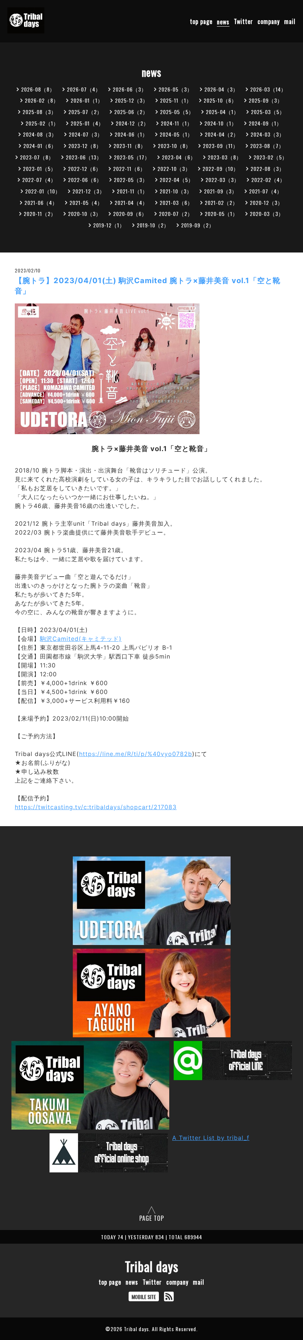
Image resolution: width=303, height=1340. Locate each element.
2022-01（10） (43, 191)
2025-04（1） (222, 112)
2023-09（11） (220, 146)
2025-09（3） (266, 100)
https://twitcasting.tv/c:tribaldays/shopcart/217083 (96, 807)
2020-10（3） (84, 213)
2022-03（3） (222, 179)
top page (201, 21)
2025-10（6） (220, 100)
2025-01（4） (87, 123)
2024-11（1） (177, 123)
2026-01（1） (87, 100)
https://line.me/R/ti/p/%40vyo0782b (135, 753)
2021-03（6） (176, 202)
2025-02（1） (42, 123)
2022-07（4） (39, 179)
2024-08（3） (40, 134)
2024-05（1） (176, 134)
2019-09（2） (197, 225)
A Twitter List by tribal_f (210, 1137)
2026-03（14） (268, 89)
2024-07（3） (86, 134)
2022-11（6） (129, 168)
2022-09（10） (220, 168)
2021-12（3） (88, 191)
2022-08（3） (268, 168)
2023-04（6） (179, 157)
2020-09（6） (130, 213)
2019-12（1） (109, 225)
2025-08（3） (40, 112)
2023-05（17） (132, 157)
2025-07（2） (85, 112)
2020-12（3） (266, 202)
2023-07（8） (37, 157)
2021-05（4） (86, 202)
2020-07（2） (176, 213)
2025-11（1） (176, 100)
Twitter (243, 21)
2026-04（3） (221, 89)
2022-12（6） (84, 168)
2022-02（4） (268, 179)
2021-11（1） (132, 191)
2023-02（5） (270, 157)
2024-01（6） (40, 146)
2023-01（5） (39, 168)
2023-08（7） (267, 146)
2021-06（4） (41, 202)
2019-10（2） (153, 225)
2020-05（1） (221, 213)
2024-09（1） (265, 123)
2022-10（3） (174, 168)
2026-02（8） (42, 100)
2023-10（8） (174, 146)
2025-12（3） (131, 100)
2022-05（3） (131, 179)
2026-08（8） (38, 89)
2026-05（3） (176, 89)
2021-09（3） (220, 191)
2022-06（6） (85, 179)
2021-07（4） (265, 191)
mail (290, 21)
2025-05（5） (177, 112)
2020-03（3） (267, 213)
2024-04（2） (222, 134)
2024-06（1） (131, 134)
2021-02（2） (221, 202)
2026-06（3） (130, 89)
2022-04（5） (177, 179)
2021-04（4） (131, 202)
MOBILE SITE (144, 1297)
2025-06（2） (131, 112)
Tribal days (151, 1266)
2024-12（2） (132, 123)
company (269, 21)
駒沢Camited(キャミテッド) (81, 638)
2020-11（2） (40, 213)
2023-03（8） (225, 157)
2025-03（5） (268, 112)
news (223, 21)
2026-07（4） (84, 89)
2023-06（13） (84, 157)
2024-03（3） (268, 134)
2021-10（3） (176, 191)
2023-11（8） (129, 146)
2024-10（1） (220, 123)
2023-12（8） (85, 146)
